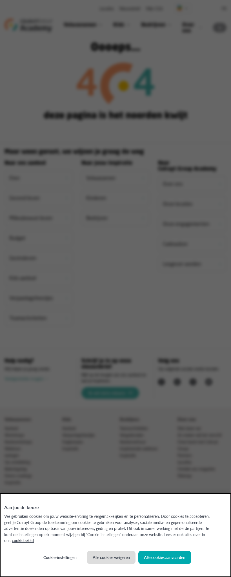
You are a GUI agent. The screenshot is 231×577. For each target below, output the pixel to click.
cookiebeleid (23, 540)
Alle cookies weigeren (111, 557)
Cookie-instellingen (60, 557)
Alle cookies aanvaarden (164, 557)
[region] (115, 535)
